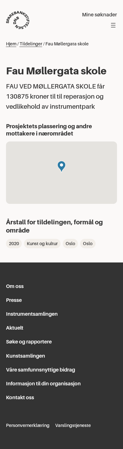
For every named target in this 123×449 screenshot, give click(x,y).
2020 (14, 243)
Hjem (11, 43)
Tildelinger (31, 43)
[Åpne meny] (113, 25)
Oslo (70, 243)
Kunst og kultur (42, 243)
